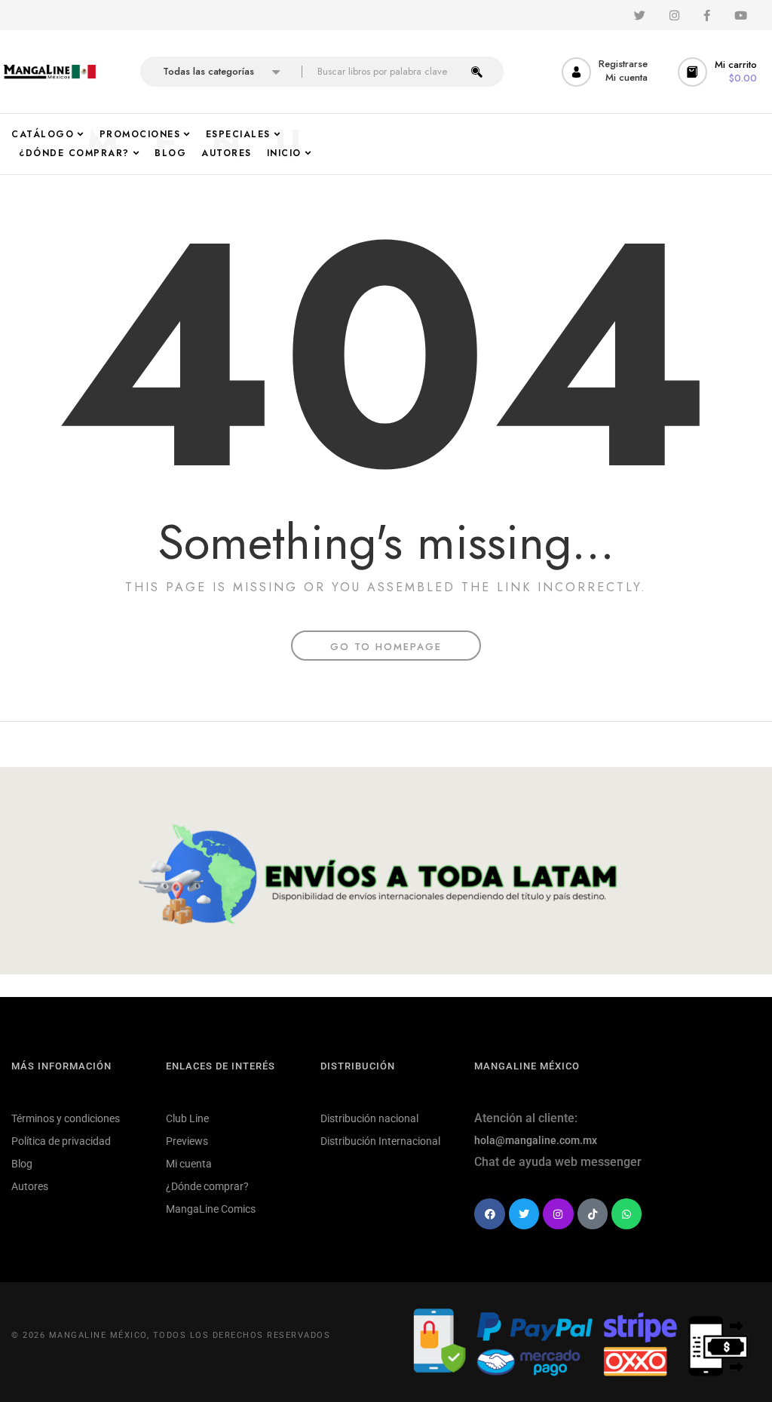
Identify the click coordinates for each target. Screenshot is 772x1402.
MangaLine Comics (211, 1209)
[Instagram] (558, 1213)
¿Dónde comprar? (207, 1186)
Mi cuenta (189, 1164)
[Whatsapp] (626, 1213)
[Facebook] (489, 1213)
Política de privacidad (61, 1141)
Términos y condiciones (65, 1118)
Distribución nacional (369, 1118)
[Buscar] (476, 72)
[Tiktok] (592, 1213)
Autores (29, 1186)
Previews (187, 1141)
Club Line (187, 1118)
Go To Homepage (386, 647)
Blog (21, 1164)
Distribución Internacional (380, 1141)
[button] (719, 72)
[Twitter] (524, 1213)
